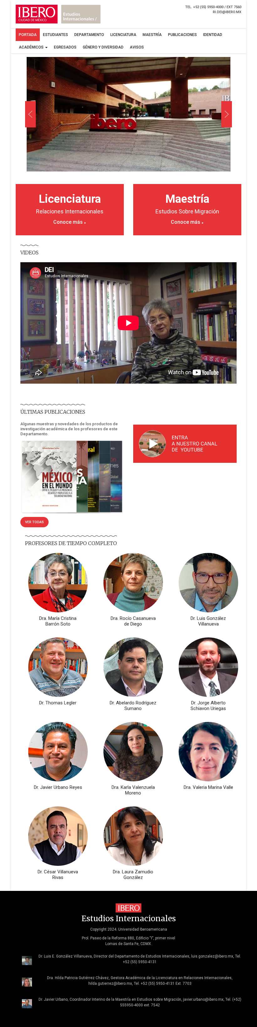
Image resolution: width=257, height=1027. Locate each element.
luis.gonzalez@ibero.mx (212, 956)
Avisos (137, 47)
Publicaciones (182, 35)
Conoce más (70, 222)
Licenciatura (123, 35)
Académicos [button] (32, 47)
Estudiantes (55, 35)
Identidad (212, 35)
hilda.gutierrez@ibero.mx (110, 983)
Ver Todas (34, 522)
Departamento (89, 35)
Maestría (152, 35)
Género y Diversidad (103, 47)
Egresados (65, 47)
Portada (28, 35)
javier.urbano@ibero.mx (203, 999)
